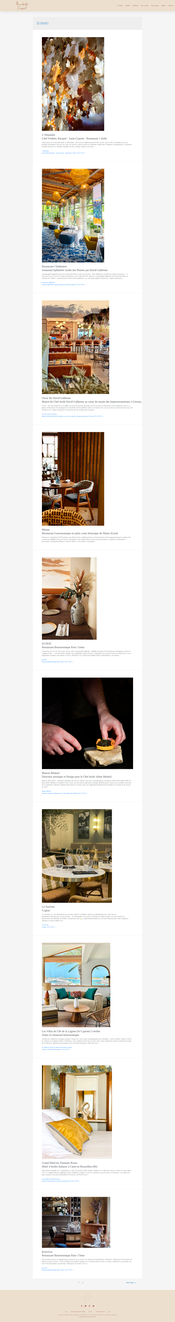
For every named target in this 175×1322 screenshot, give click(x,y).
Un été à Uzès (155, 5)
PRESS (163, 5)
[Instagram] (89, 1306)
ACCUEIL (120, 5)
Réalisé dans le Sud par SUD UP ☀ (87, 1316)
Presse (90, 1311)
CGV (66, 1311)
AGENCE (127, 5)
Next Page (130, 1282)
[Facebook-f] (81, 1306)
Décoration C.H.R (100, 1311)
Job (109, 1311)
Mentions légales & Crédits (78, 1311)
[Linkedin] (85, 1306)
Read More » (64, 153)
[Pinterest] (93, 1306)
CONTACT (171, 5)
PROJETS (135, 5)
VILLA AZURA (145, 5)
